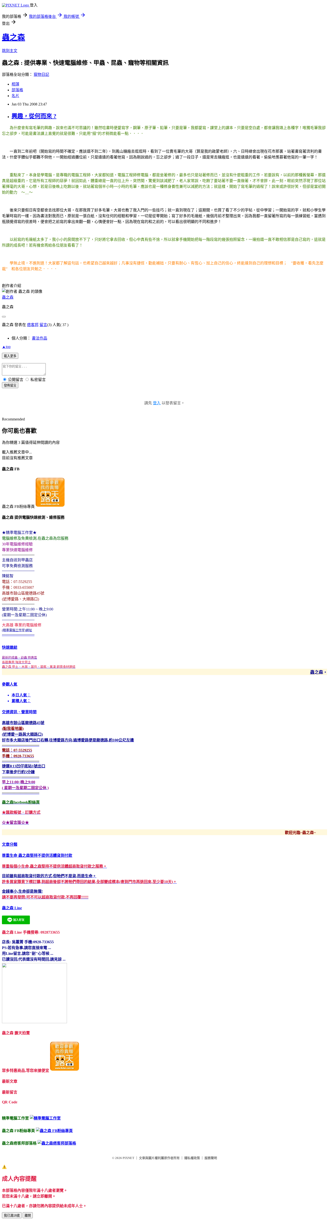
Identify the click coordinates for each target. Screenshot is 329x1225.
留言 (43, 325)
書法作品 (39, 338)
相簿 (15, 84)
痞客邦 (33, 325)
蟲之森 (13, 37)
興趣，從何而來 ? (34, 116)
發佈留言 (10, 385)
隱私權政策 (192, 1158)
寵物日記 (41, 74)
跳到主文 (9, 51)
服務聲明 (210, 1158)
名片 (15, 96)
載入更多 (10, 356)
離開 (28, 1215)
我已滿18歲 (12, 1215)
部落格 (17, 90)
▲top (6, 347)
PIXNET (128, 1158)
